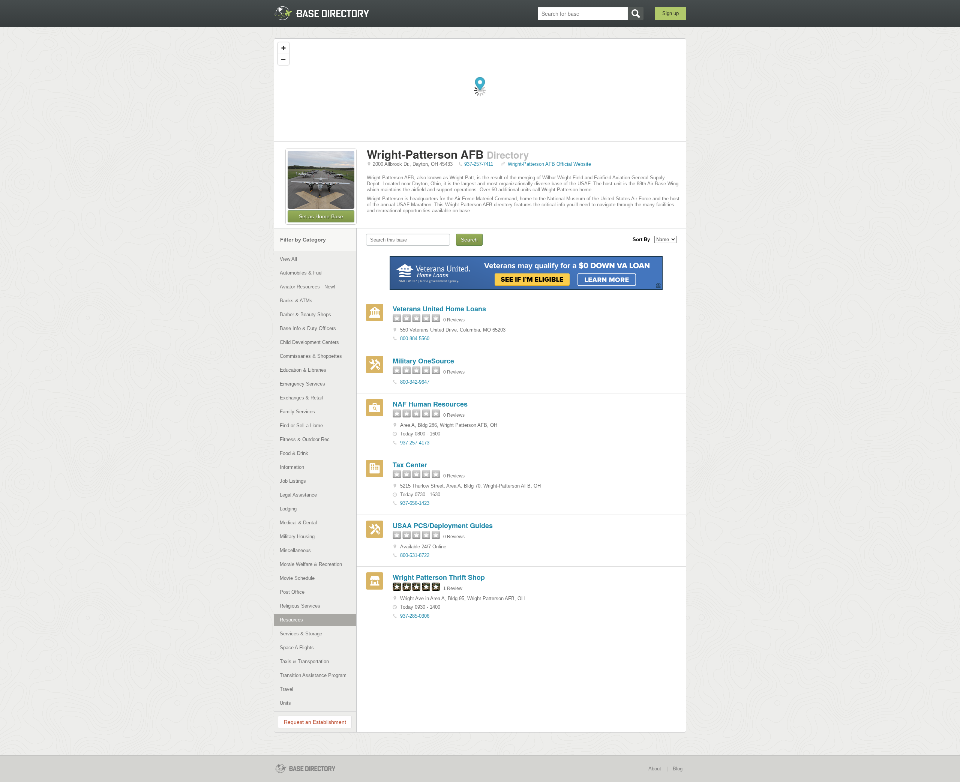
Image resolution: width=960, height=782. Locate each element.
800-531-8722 (414, 555)
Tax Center (410, 465)
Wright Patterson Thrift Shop (439, 577)
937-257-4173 (414, 443)
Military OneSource (423, 361)
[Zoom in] (283, 48)
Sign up (670, 13)
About (654, 768)
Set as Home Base (321, 216)
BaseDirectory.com (329, 13)
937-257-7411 (478, 164)
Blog (677, 768)
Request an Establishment (315, 722)
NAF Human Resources (430, 404)
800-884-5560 (414, 338)
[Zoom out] (283, 59)
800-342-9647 (414, 382)
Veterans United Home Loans (439, 309)
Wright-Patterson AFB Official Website (549, 164)
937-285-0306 (414, 616)
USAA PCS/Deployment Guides (443, 525)
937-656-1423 (414, 503)
